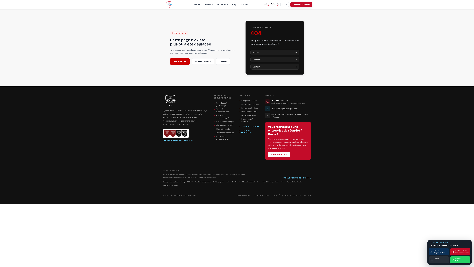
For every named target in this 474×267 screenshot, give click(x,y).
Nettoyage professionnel (223, 182)
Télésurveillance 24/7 (223, 125)
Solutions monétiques (224, 132)
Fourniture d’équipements (221, 137)
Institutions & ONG (248, 111)
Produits (274, 195)
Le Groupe (221, 4)
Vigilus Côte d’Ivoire (294, 182)
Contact (244, 4)
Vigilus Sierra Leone (170, 185)
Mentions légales (243, 195)
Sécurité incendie (222, 129)
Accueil (197, 4)
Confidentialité (257, 195)
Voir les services (203, 61)
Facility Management (203, 182)
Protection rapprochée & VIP (222, 116)
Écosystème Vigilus (170, 182)
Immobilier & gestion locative (273, 182)
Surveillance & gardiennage (220, 104)
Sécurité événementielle (221, 110)
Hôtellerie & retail (247, 115)
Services (207, 4)
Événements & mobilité (246, 120)
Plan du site (307, 195)
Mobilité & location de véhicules (247, 182)
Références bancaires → (245, 131)
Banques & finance (248, 100)
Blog (234, 4)
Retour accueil (180, 61)
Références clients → (249, 126)
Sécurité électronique (224, 121)
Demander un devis (301, 4)
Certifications (295, 195)
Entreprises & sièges (248, 108)
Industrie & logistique (249, 104)
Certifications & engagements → (178, 140)
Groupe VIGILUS (186, 182)
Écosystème (283, 195)
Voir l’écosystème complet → (297, 178)
